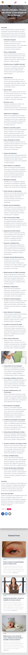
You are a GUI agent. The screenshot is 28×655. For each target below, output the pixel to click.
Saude (9, 509)
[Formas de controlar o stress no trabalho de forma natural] (14, 585)
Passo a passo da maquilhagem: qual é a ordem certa (13, 563)
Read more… (16, 572)
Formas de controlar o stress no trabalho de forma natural (13, 599)
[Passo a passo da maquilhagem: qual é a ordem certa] (14, 549)
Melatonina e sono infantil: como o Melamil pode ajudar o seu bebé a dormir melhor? (13, 637)
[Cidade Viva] (9, 2)
